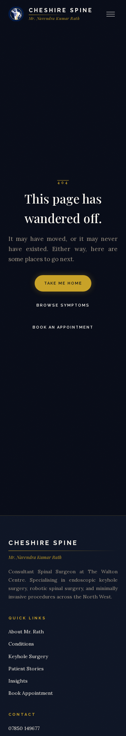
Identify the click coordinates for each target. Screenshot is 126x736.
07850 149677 (24, 728)
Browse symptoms (63, 305)
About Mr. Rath (26, 631)
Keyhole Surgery (28, 656)
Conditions (21, 644)
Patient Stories (26, 668)
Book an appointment (63, 327)
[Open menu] (112, 14)
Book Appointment (30, 693)
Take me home (63, 283)
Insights (18, 681)
